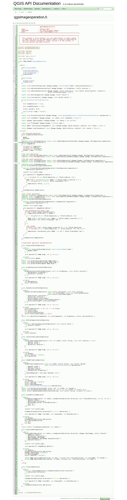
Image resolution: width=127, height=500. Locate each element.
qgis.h (28, 52)
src (16, 12)
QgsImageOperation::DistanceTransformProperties (81, 115)
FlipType (28, 78)
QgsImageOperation (39, 61)
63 (15, 78)
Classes (57, 9)
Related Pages (28, 9)
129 (15, 106)
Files (64, 9)
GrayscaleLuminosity (30, 71)
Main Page (18, 9)
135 (15, 109)
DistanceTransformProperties (38, 100)
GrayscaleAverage (29, 73)
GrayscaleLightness (30, 70)
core (22, 12)
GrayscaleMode (30, 68)
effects (30, 12)
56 (15, 73)
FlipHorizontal (28, 80)
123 (15, 104)
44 (15, 61)
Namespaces (47, 9)
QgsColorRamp (28, 59)
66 (15, 82)
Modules (37, 9)
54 (15, 70)
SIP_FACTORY (71, 120)
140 (15, 111)
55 (15, 71)
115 (15, 100)
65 (15, 80)
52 (15, 68)
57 (15, 74)
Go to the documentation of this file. (24, 23)
